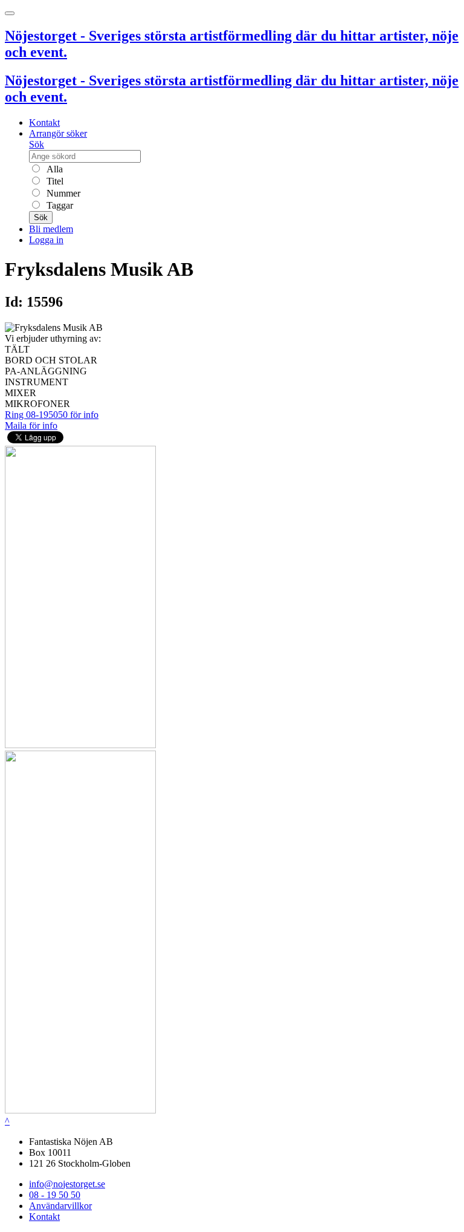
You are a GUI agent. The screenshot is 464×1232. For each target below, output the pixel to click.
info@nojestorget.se (67, 1184)
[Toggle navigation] (9, 13)
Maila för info (31, 425)
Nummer (62, 193)
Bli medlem (51, 229)
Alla (53, 169)
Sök (36, 144)
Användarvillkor (60, 1206)
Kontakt (44, 122)
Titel (53, 181)
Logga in (46, 240)
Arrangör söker (58, 133)
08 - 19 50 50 (54, 1195)
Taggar (58, 205)
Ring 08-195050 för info (51, 414)
